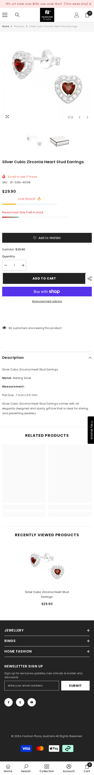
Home (5, 26)
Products (19, 26)
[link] (24, 507)
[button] (79, 117)
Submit (75, 685)
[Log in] (76, 14)
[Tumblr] (20, 702)
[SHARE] (88, 278)
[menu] (4, 15)
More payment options (47, 301)
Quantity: (9, 256)
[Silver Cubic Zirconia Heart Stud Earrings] (47, 566)
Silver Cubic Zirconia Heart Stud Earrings (47, 594)
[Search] (17, 15)
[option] (47, 77)
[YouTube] (32, 702)
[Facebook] (8, 702)
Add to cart (44, 278)
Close (90, 4)
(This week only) (76, 4)
